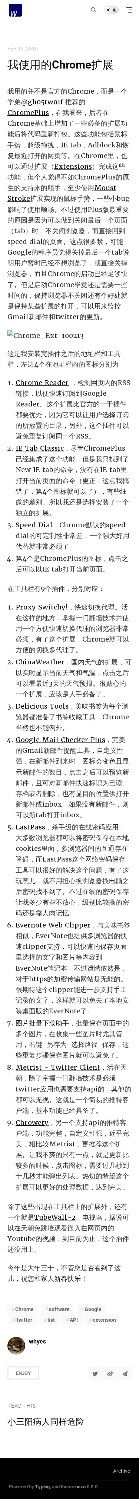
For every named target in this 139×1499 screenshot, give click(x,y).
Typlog (42, 1486)
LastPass (30, 827)
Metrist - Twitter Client (58, 1067)
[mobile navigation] (129, 10)
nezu (80, 1486)
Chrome (24, 1309)
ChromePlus (28, 112)
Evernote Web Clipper (53, 925)
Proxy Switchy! (42, 607)
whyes (37, 1341)
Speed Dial (34, 525)
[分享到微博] (110, 1373)
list (51, 1319)
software (59, 1309)
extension (104, 1319)
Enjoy (23, 1373)
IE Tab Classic (40, 448)
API (74, 1319)
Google (93, 1309)
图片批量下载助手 (42, 1023)
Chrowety (32, 1122)
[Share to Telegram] (125, 1373)
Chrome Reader (42, 382)
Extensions (73, 166)
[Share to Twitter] (95, 1373)
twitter (24, 1319)
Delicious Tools (42, 706)
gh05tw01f (45, 102)
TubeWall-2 (55, 1217)
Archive (121, 1470)
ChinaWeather (40, 662)
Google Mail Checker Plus (60, 739)
